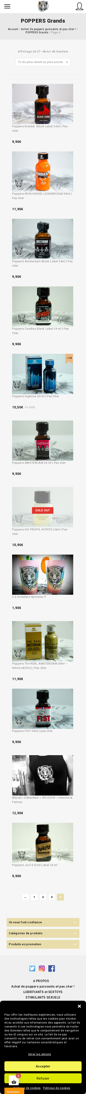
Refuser (43, 1078)
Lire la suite (38, 498)
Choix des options (38, 766)
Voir (49, 95)
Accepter (43, 1066)
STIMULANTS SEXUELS (43, 997)
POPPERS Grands (37, 32)
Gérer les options (39, 1054)
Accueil (13, 29)
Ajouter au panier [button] (38, 95)
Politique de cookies (27, 1088)
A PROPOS (41, 981)
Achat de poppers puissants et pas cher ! (48, 29)
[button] (79, 1006)
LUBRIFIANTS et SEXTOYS (43, 992)
